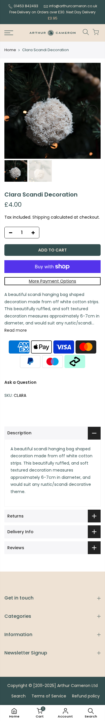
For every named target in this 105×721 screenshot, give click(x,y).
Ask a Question (20, 382)
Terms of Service (49, 696)
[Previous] (12, 111)
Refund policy (86, 696)
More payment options (52, 281)
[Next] (92, 111)
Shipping (41, 217)
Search (18, 696)
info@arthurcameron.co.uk (73, 5)
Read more (15, 330)
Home (10, 50)
